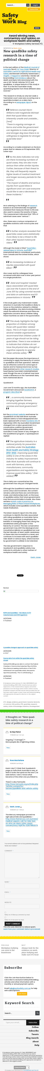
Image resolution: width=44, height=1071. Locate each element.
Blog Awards (32, 1038)
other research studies (29, 369)
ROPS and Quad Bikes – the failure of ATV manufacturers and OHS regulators (17, 614)
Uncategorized (34, 706)
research (33, 205)
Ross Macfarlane (17, 760)
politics (17, 704)
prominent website (17, 414)
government (22, 702)
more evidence (20, 78)
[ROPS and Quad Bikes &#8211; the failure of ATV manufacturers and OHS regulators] (21, 600)
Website (8, 902)
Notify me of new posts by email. (14, 920)
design (9, 702)
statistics (25, 706)
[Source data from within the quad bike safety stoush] (21, 668)
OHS (13, 704)
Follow (35, 1027)
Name (7, 882)
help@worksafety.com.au (19, 988)
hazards (30, 702)
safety (5, 706)
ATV (4, 702)
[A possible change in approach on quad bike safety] (21, 635)
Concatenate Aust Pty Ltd (30, 1070)
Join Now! (22, 994)
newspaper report (23, 102)
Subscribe (34, 9)
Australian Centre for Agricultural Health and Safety (21, 72)
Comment (9, 851)
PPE (22, 704)
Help (36, 1045)
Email (8, 892)
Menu (37, 28)
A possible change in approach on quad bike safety (20, 647)
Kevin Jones (17, 48)
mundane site (32, 421)
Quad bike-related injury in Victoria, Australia (19, 249)
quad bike (27, 704)
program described (11, 392)
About (35, 1042)
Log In (35, 5)
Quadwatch (29, 390)
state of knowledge (15, 706)
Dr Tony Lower (23, 69)
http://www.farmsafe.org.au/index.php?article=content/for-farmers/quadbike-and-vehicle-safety (22, 786)
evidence (15, 702)
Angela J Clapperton (12, 76)
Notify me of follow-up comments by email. (17, 914)
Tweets (35, 1034)
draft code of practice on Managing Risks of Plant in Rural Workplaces (21, 502)
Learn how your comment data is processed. (21, 929)
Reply (8, 748)
